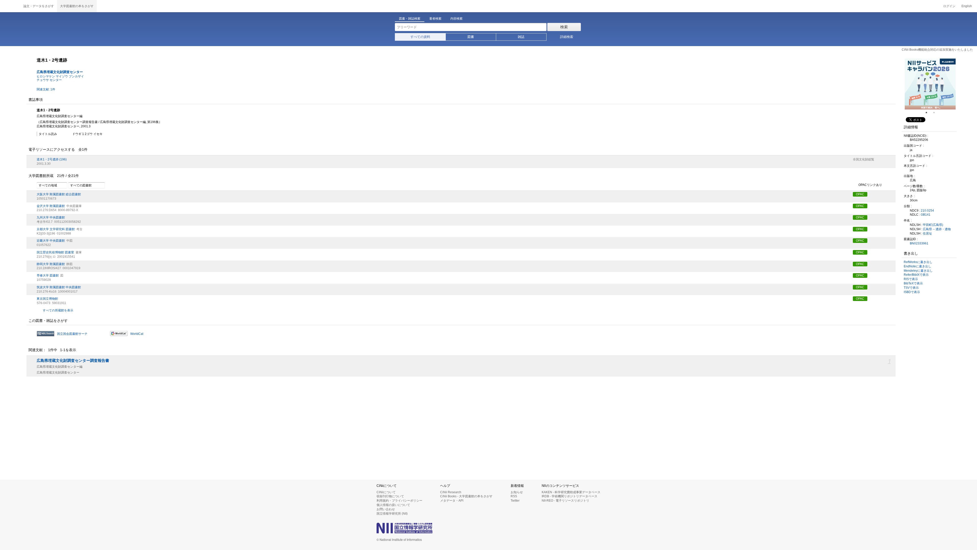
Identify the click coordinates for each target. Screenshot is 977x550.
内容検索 (456, 18)
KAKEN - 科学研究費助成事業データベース (571, 492)
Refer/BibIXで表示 (916, 275)
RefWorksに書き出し (918, 262)
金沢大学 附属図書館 (51, 206)
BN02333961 (919, 243)
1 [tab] (928, 112)
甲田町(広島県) (933, 225)
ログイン (949, 6)
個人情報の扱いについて (393, 505)
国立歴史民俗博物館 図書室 (55, 252)
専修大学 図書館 (48, 275)
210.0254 (927, 210)
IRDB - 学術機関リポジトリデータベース (569, 496)
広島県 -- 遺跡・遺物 (937, 229)
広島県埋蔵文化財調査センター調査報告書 (73, 361)
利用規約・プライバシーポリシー (399, 500)
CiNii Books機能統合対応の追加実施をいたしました (937, 49)
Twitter (515, 500)
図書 (470, 37)
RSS (514, 496)
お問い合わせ (386, 509)
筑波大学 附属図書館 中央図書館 (59, 287)
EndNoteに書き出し (917, 266)
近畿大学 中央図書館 (51, 240)
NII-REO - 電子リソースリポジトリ (565, 500)
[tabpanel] (930, 84)
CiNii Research (450, 492)
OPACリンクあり (870, 185)
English (966, 6)
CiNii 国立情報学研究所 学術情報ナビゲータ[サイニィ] (10, 6)
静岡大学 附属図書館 (51, 264)
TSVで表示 (911, 288)
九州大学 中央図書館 (51, 217)
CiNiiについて (386, 492)
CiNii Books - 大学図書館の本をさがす (466, 496)
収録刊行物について (390, 496)
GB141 (925, 214)
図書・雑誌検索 (409, 18)
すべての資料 (420, 37)
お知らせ (517, 492)
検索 (564, 27)
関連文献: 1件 (46, 89)
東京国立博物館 (47, 298)
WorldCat (136, 334)
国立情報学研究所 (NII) (392, 513)
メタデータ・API (451, 500)
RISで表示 (911, 279)
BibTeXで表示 (913, 283)
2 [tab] (936, 112)
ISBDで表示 (912, 292)
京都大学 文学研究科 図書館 (56, 229)
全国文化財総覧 (863, 159)
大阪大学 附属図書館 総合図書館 (59, 194)
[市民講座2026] (930, 84)
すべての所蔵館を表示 (58, 310)
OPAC (860, 194)
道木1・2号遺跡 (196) (52, 159)
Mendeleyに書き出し (918, 270)
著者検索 (435, 18)
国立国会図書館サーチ (72, 334)
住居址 (927, 233)
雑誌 (521, 37)
